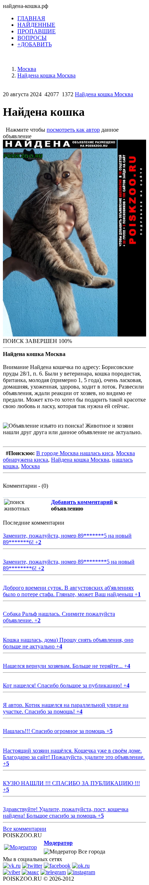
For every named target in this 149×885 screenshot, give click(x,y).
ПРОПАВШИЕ (36, 31)
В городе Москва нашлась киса (74, 453)
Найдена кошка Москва (104, 94)
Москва (30, 466)
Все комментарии (24, 829)
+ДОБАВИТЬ (34, 44)
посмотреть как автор (73, 130)
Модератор (58, 843)
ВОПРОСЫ (32, 38)
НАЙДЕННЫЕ (36, 25)
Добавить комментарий (82, 502)
